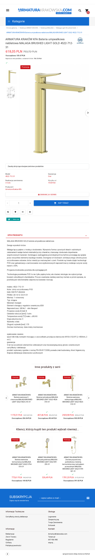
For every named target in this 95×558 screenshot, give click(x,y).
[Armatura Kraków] (45, 11)
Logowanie (52, 517)
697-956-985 (53, 540)
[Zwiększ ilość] (30, 203)
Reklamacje (10, 534)
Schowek (51, 525)
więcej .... (51, 543)
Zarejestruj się (53, 519)
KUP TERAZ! (63, 203)
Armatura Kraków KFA (13, 189)
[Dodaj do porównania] (8, 212)
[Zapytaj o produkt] (22, 212)
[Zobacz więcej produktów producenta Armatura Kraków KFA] (80, 41)
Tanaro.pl (51, 537)
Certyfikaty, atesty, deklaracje (17, 517)
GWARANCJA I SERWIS (48, 195)
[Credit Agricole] (13, 219)
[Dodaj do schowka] (15, 212)
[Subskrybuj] (88, 498)
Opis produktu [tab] (15, 235)
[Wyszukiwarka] (79, 11)
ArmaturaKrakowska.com (57, 534)
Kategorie (18, 21)
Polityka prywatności (13, 545)
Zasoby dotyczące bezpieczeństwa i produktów (26, 166)
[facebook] (7, 554)
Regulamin (10, 540)
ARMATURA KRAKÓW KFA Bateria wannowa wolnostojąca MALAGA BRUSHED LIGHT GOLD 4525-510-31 (73, 399)
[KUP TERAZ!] (29, 387)
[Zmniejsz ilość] (7, 203)
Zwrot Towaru (11, 537)
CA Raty (9, 543)
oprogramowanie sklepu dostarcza (73, 554)
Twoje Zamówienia (55, 522)
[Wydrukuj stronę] (30, 212)
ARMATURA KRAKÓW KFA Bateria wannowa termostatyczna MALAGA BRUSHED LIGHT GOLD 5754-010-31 (21, 461)
